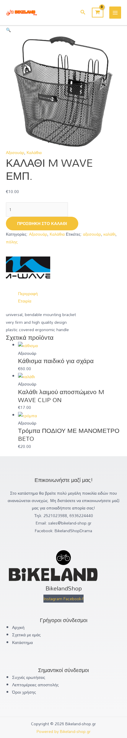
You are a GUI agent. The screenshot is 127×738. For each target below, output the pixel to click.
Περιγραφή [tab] (28, 293)
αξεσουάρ (92, 234)
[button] (83, 12)
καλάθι (109, 234)
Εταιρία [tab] (24, 301)
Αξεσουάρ (15, 152)
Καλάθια (34, 152)
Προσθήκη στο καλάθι (42, 223)
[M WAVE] (28, 267)
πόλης (12, 242)
